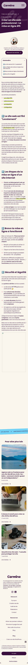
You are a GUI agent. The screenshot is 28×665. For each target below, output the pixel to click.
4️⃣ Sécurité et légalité (9, 74)
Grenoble (18, 585)
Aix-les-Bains (12, 585)
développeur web (9, 127)
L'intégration (8, 107)
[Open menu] (23, 5)
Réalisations (13, 609)
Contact (14, 612)
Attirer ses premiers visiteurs (14, 621)
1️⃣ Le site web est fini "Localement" (12, 64)
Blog (14, 630)
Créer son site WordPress (9, 14)
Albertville (9, 587)
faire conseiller (21, 198)
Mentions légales (13, 661)
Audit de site (13, 606)
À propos (14, 600)
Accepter (14, 653)
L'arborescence (9, 101)
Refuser (14, 657)
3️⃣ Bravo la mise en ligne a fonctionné (13, 71)
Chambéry (5, 585)
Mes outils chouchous (14, 627)
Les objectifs (8, 98)
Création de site (14, 603)
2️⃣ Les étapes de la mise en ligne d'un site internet (13, 67)
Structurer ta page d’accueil (14, 624)
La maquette (8, 104)
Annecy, (5, 587)
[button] (25, 642)
